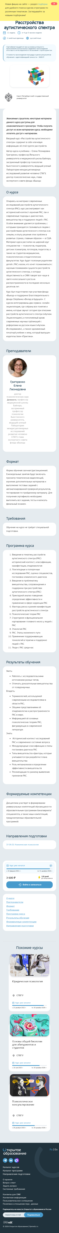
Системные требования (14, 1189)
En (56, 1149)
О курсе (10, 898)
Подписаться (33, 1215)
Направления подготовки (20, 925)
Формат (10, 906)
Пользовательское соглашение (18, 1201)
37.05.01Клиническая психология (22, 844)
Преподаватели (14, 902)
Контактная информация (14, 1197)
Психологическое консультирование (23, 1103)
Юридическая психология (27, 981)
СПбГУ (19, 995)
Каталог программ (12, 1170)
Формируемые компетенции (21, 921)
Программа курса (15, 913)
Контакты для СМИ (11, 1194)
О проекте (7, 1179)
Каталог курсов (11, 1167)
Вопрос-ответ (9, 1183)
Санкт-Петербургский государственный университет (33, 97)
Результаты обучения (17, 917)
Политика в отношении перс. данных (20, 1204)
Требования (12, 910)
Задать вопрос (10, 1186)
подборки (42, 4)
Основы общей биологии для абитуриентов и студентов (27, 1044)
